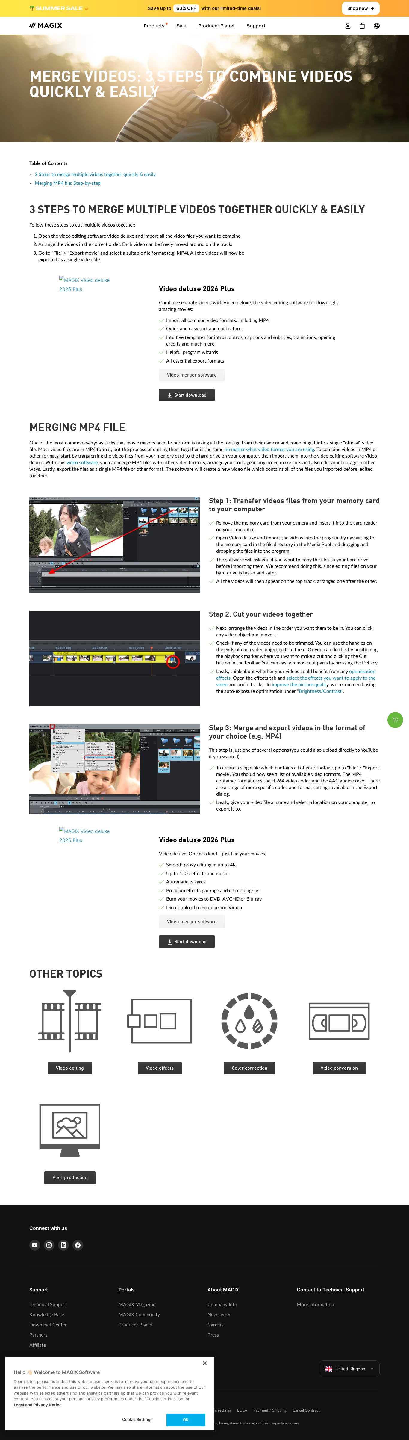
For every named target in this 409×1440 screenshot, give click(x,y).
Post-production (69, 1177)
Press (213, 1335)
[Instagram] (49, 1245)
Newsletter (219, 1314)
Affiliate (37, 1345)
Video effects (160, 1068)
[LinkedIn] (63, 1245)
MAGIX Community (139, 1314)
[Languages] (377, 26)
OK (186, 1419)
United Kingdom (350, 1368)
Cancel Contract (306, 1411)
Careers (215, 1325)
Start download (190, 395)
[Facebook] (77, 1245)
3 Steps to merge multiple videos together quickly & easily (95, 174)
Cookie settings (218, 1411)
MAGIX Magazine (137, 1304)
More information (315, 1304)
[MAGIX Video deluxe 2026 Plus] (104, 312)
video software (82, 462)
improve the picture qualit (299, 684)
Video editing (70, 1068)
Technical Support (48, 1304)
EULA (242, 1411)
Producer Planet (136, 1325)
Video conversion (339, 1068)
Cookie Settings (137, 1419)
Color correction (249, 1068)
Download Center (48, 1325)
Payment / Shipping (270, 1411)
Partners (38, 1335)
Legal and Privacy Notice (38, 1404)
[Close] (204, 1363)
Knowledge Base (46, 1314)
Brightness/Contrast (320, 691)
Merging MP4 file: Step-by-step (68, 183)
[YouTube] (34, 1245)
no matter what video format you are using (269, 449)
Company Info (222, 1304)
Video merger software (192, 375)
